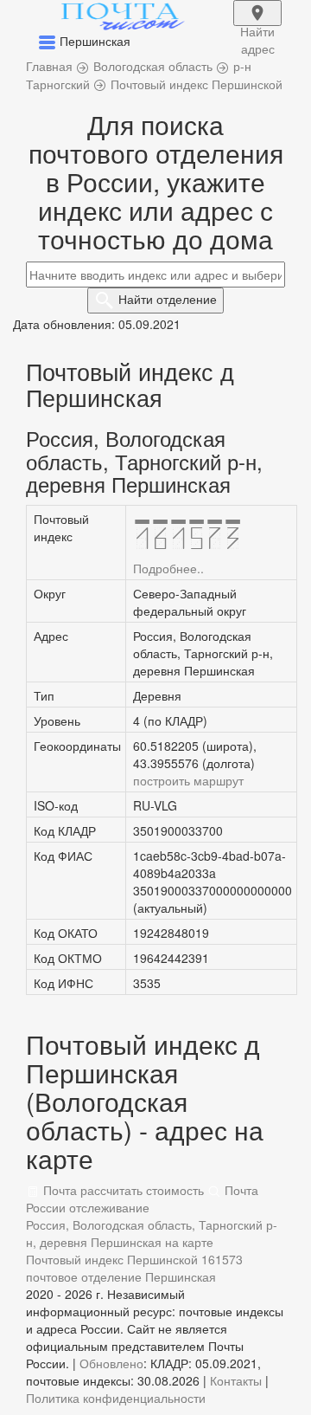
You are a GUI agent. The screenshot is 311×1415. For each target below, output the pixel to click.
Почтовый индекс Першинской (112, 1259)
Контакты (236, 1380)
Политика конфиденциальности (116, 1397)
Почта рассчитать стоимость (122, 1190)
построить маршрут (188, 780)
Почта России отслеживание (142, 1198)
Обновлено (111, 1363)
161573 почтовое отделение (134, 1267)
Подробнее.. (168, 568)
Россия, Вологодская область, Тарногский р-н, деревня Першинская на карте (151, 1233)
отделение (167, 298)
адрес (257, 24)
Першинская (180, 1276)
